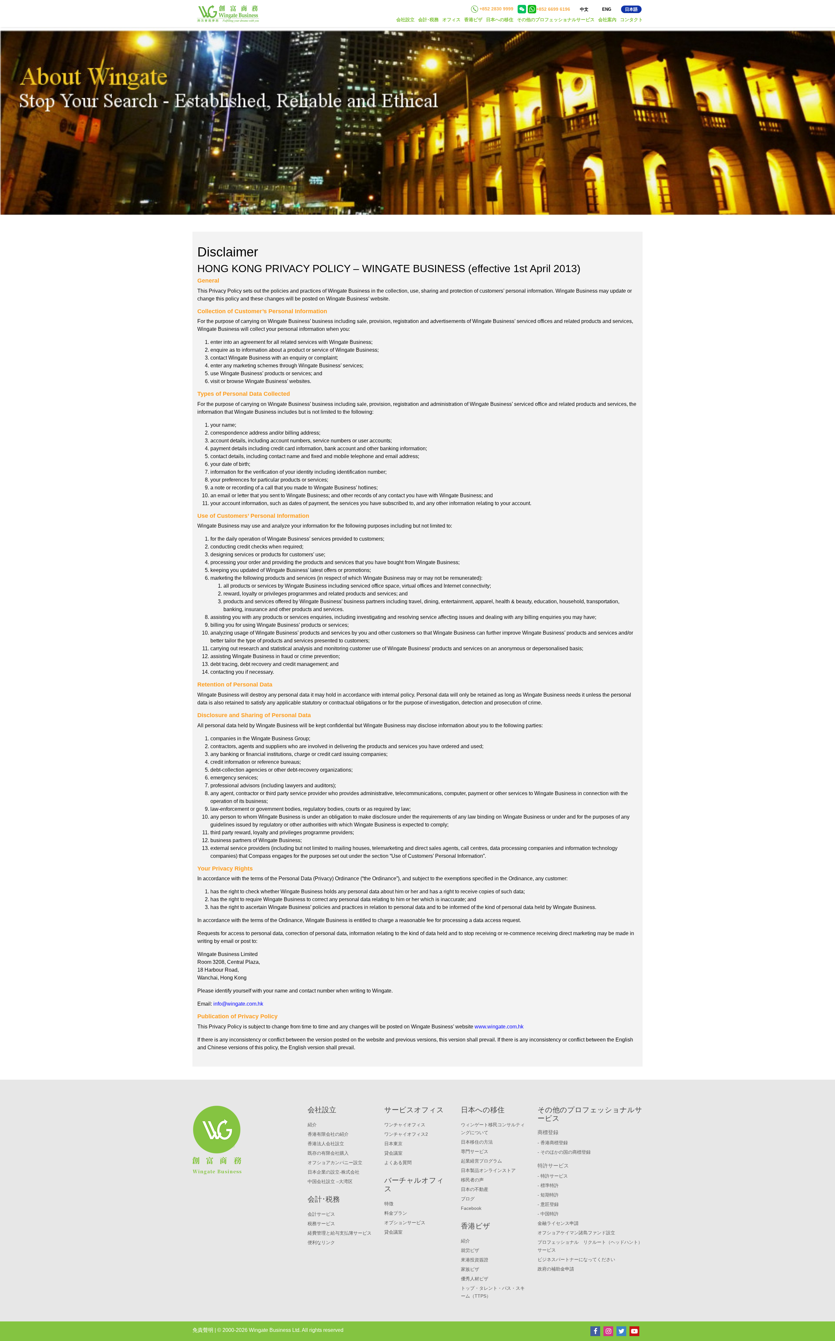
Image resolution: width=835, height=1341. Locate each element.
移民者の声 (472, 1179)
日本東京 (393, 1143)
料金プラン (395, 1213)
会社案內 (607, 19)
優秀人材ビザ (474, 1278)
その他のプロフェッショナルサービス (556, 19)
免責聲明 (202, 1330)
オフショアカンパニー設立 (335, 1162)
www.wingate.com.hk (499, 1026)
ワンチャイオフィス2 (406, 1134)
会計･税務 (428, 19)
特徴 (388, 1203)
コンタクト (631, 19)
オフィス (451, 19)
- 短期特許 (548, 1194)
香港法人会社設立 (326, 1143)
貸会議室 (393, 1153)
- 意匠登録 (548, 1204)
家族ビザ (470, 1269)
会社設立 (405, 19)
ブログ (468, 1198)
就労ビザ (470, 1250)
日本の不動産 (474, 1189)
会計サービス (321, 1214)
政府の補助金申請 (556, 1269)
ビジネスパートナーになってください (576, 1259)
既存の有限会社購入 (328, 1153)
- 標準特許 (548, 1185)
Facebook (471, 1208)
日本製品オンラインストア (488, 1170)
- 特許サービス (553, 1176)
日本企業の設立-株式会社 (333, 1172)
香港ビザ (473, 19)
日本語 (631, 9)
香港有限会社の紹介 (328, 1134)
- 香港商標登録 (553, 1142)
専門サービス (474, 1151)
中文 (584, 9)
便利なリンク (321, 1242)
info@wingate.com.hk (238, 1004)
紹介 (312, 1124)
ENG (606, 9)
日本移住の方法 (477, 1142)
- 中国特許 (548, 1213)
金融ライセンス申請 (558, 1223)
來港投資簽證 (474, 1259)
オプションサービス (404, 1222)
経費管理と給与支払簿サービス (340, 1233)
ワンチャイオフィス (404, 1124)
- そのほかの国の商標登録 (564, 1152)
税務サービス (321, 1223)
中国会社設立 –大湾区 (330, 1181)
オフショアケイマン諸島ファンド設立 (576, 1232)
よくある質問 (398, 1162)
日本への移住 (499, 19)
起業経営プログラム (481, 1161)
